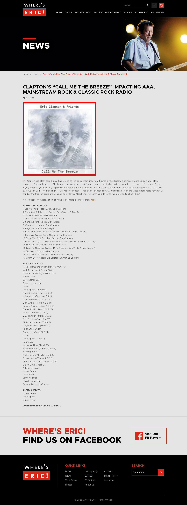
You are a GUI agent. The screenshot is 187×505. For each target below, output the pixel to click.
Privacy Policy (111, 476)
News (69, 13)
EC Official (141, 13)
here (93, 200)
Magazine (156, 13)
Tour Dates (81, 13)
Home (59, 13)
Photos (98, 13)
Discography (113, 13)
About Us (89, 485)
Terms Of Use (105, 500)
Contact (108, 471)
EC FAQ (128, 13)
